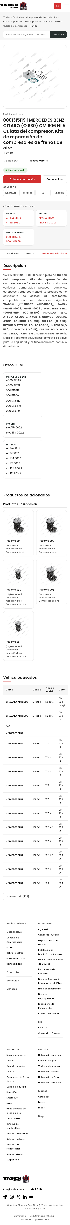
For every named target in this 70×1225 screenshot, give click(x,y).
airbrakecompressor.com (35, 1219)
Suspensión (13, 1159)
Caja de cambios (16, 1066)
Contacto (13, 972)
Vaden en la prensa (49, 1066)
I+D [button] (40, 1022)
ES (57, 5)
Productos (18, 17)
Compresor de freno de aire (41, 17)
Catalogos (43, 1096)
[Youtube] (31, 1197)
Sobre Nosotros (15, 952)
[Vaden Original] (13, 5)
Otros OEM (30, 253)
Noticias (43, 1049)
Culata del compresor (15, 25)
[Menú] (66, 5)
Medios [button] (42, 1091)
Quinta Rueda (14, 1118)
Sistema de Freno (16, 1139)
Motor (10, 1103)
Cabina (10, 1060)
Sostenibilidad (14, 963)
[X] (18, 1197)
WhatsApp (11, 192)
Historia (10, 947)
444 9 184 (36, 1189)
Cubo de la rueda (16, 1086)
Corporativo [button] (14, 932)
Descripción (12, 253)
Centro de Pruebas (48, 934)
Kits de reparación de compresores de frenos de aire (32, 21)
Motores (12, 989)
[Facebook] (5, 1197)
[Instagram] (12, 1197)
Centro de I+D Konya (49, 1033)
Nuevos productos (16, 1055)
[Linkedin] (25, 1197)
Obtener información (22, 179)
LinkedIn (59, 192)
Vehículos (13, 980)
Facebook (26, 192)
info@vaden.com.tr (15, 1189)
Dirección (12, 1092)
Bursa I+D (43, 1027)
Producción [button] (45, 923)
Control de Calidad (48, 1013)
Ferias (41, 1102)
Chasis (10, 1071)
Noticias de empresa (49, 1055)
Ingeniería (43, 929)
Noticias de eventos (49, 1071)
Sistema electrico (16, 1154)
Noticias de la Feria (48, 1077)
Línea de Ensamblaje (49, 988)
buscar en (58, 34)
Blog (41, 1116)
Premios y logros (47, 1060)
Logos (41, 1107)
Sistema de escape (17, 1133)
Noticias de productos (50, 1082)
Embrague (12, 1097)
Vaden (6, 17)
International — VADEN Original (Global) (34, 1215)
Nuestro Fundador (16, 958)
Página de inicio (16, 923)
